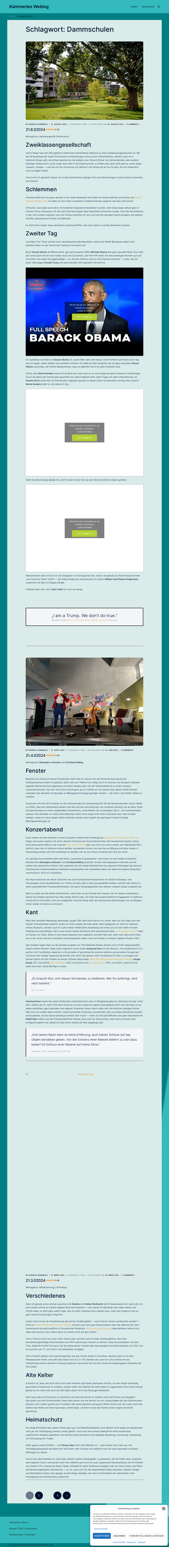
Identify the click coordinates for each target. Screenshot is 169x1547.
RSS (21, 1528)
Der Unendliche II (97, 962)
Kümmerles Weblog (29, 6)
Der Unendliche (58, 962)
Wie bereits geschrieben (98, 1328)
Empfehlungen (16, 1534)
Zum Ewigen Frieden (126, 931)
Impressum (141, 1542)
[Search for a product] (159, 7)
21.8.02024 (42, 129)
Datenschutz (131, 1542)
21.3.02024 (42, 1280)
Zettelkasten (31, 1528)
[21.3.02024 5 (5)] (84, 1172)
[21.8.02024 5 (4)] (84, 80)
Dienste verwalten (101, 1529)
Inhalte (134, 6)
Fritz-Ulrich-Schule (75, 844)
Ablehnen (119, 1536)
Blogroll (13, 1528)
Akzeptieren (101, 1536)
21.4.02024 (43, 755)
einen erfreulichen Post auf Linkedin (53, 1325)
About (25, 1522)
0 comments (133, 124)
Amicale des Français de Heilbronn (121, 837)
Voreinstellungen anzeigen (146, 1536)
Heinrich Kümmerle (38, 124)
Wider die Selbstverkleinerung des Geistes (111, 959)
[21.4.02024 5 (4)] (84, 702)
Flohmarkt (30, 1534)
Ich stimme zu (84, 317)
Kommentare (148, 6)
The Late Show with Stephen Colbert (88, 620)
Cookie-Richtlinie (118, 1542)
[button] (163, 1508)
